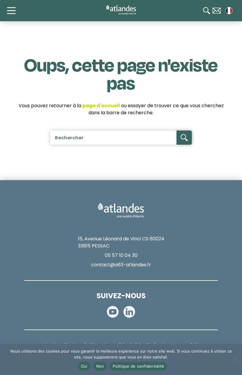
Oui (84, 366)
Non (100, 366)
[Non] (235, 359)
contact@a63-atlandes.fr (121, 264)
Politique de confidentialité (138, 366)
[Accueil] (121, 10)
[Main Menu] (14, 11)
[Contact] (216, 11)
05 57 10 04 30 (121, 255)
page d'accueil (101, 105)
